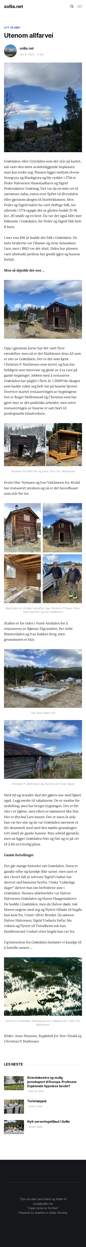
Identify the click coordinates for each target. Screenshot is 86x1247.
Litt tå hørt (12, 27)
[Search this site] (72, 6)
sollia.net (13, 6)
